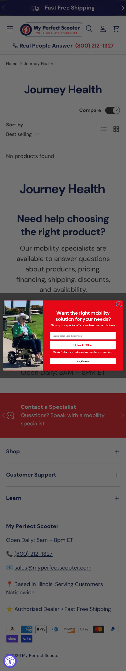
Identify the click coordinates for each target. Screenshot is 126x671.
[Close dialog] (119, 304)
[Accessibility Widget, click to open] (10, 661)
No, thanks (82, 361)
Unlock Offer (83, 345)
